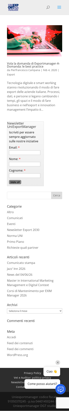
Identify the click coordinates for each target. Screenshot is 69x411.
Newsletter (18, 382)
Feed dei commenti (20, 349)
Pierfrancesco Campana (25, 70)
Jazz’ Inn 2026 (16, 269)
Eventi (11, 224)
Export (11, 74)
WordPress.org (17, 355)
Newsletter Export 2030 (23, 230)
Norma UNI (15, 236)
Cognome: (17, 170)
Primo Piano (15, 242)
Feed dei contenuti (20, 343)
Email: (14, 147)
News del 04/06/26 (19, 275)
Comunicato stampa (21, 263)
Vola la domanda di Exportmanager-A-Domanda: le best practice (33, 64)
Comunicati (15, 218)
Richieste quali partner (22, 248)
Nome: (15, 159)
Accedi (11, 337)
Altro (10, 212)
